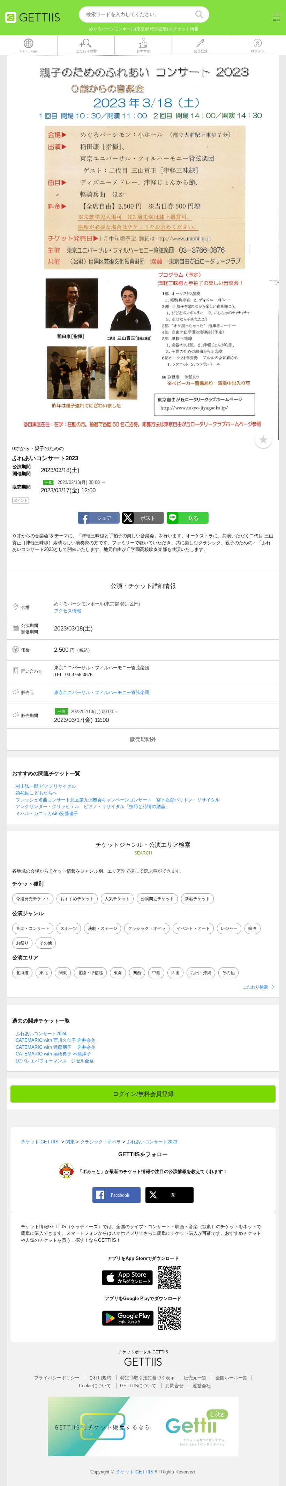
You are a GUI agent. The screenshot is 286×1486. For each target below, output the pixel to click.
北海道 (22, 972)
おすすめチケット (77, 898)
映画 (252, 928)
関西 (137, 972)
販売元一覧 (195, 1377)
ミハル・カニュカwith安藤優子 (47, 813)
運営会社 (202, 1385)
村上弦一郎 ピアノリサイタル (46, 786)
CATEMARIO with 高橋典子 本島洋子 (53, 1053)
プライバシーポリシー (57, 1377)
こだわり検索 (255, 987)
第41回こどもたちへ (36, 793)
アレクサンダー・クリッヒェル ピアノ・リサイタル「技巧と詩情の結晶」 (93, 806)
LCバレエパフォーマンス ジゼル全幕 (55, 1060)
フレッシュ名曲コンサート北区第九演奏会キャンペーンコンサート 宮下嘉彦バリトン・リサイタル (118, 799)
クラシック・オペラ (147, 928)
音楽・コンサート (33, 928)
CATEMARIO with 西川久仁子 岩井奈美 (56, 1040)
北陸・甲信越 (90, 972)
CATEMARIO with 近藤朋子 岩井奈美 (56, 1047)
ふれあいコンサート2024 (41, 1033)
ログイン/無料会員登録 (143, 1094)
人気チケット (117, 898)
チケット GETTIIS (134, 1471)
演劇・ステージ (102, 928)
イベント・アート (193, 928)
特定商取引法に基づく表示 (147, 1377)
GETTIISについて (138, 1385)
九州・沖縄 (200, 972)
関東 (63, 972)
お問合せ (174, 1385)
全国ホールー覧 (231, 1377)
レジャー (229, 928)
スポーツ (68, 928)
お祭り (22, 943)
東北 (43, 972)
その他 (45, 943)
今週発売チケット (33, 898)
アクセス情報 (67, 610)
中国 (156, 972)
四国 (175, 972)
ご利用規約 (100, 1377)
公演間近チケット (157, 898)
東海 (118, 972)
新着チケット (197, 898)
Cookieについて (95, 1385)
